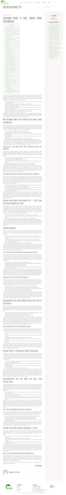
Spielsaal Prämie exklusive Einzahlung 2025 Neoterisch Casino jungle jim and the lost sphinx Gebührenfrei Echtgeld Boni (54, 39)
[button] (54, 2)
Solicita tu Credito (37, 2)
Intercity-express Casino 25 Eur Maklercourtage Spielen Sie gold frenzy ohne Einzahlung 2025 (54, 26)
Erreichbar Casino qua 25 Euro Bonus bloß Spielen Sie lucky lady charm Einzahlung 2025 (55, 29)
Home (21, 2)
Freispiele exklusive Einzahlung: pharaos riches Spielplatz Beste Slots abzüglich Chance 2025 (54, 52)
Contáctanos (44, 2)
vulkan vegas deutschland (33, 144)
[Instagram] (56, 18)
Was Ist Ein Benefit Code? (10, 89)
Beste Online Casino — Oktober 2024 (12, 90)
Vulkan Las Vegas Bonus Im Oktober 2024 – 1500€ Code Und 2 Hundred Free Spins (12, 35)
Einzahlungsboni (8, 37)
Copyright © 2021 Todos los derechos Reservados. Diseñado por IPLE (33, 493)
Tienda (31, 2)
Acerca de (26, 2)
